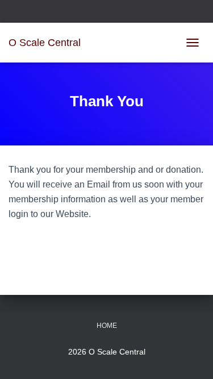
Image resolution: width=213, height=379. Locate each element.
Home (107, 326)
